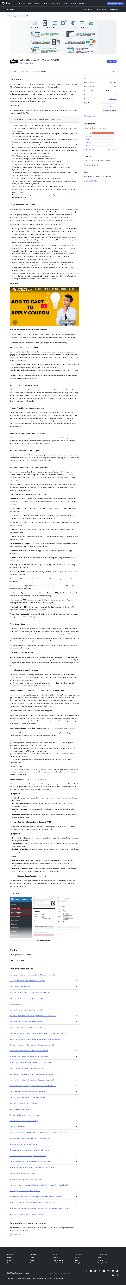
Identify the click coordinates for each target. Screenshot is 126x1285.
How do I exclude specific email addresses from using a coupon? (32, 1062)
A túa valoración (89, 149)
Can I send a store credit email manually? (23, 1173)
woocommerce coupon (109, 110)
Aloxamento (11, 1260)
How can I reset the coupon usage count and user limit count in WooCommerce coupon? (40, 1208)
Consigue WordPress (115, 3)
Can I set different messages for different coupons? (27, 1097)
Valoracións (25, 71)
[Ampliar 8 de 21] (53, 911)
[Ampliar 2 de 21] (29, 942)
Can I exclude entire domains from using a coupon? (27, 1068)
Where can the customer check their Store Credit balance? (29, 1138)
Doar (77, 1260)
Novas (9, 1257)
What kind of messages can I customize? (24, 1103)
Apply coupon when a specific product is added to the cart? (30, 992)
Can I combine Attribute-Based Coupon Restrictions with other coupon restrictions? (38, 1033)
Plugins (32, 1260)
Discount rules (112, 103)
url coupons (112, 107)
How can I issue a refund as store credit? (24, 1144)
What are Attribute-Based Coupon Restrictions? (26, 1010)
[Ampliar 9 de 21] (53, 942)
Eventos (77, 1257)
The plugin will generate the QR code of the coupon (27, 981)
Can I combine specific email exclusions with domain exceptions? (32, 1080)
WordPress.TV (58, 1263)
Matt (100, 1257)
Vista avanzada (89, 116)
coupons (104, 103)
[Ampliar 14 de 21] (76, 899)
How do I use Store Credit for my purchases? (25, 1115)
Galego (27, 1273)
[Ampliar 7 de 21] (53, 899)
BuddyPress (102, 1263)
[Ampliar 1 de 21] (29, 899)
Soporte (113, 71)
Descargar (111, 61)
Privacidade (11, 1263)
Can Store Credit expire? (18, 1127)
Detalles (14, 71)
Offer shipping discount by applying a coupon (25, 1191)
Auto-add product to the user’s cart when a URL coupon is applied (32, 975)
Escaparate (33, 1254)
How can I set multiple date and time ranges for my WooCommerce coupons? (36, 1197)
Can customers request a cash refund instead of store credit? (30, 1162)
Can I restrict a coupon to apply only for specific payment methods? (33, 1086)
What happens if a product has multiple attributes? (27, 1027)
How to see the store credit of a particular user (26, 1179)
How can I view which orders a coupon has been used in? (29, 1057)
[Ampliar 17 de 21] (76, 939)
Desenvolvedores (58, 1260)
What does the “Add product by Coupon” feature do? (28, 1214)
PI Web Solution (28, 63)
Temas (32, 1257)
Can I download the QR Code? (20, 987)
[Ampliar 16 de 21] (76, 929)
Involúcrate (78, 1254)
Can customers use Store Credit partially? (24, 1121)
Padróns (32, 1263)
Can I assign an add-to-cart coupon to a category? (27, 998)
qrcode (106, 107)
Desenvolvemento (39, 71)
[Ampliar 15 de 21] (76, 907)
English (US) (112, 99)
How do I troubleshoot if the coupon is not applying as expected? (32, 1045)
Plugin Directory (12, 9)
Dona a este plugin (90, 181)
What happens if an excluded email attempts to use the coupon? (31, 1074)
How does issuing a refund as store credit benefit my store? (30, 1150)
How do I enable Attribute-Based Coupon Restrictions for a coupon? (33, 1016)
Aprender (55, 1254)
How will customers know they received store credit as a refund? (32, 1167)
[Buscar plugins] (27, 16)
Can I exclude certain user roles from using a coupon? (28, 1092)
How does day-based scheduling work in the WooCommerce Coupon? (34, 1202)
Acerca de (10, 1254)
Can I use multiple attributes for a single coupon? (26, 1022)
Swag (77, 1263)
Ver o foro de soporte (91, 165)
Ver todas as (112, 149)
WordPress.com (103, 1254)
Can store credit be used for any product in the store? (28, 1156)
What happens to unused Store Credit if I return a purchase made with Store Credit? (38, 1132)
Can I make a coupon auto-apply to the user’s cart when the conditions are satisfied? (39, 1185)
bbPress (101, 1260)
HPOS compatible (16, 1004)
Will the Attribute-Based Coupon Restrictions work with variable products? (35, 1039)
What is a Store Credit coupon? (20, 1109)
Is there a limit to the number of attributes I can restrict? (29, 1051)
